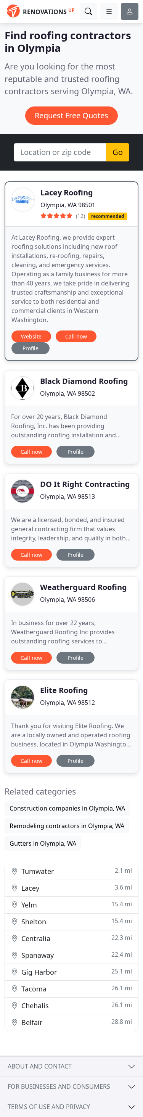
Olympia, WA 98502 (67, 393)
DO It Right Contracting (85, 484)
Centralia (75, 938)
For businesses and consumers (59, 1086)
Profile (30, 348)
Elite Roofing (64, 690)
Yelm (75, 904)
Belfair (75, 1022)
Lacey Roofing (66, 192)
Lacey (75, 888)
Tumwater (75, 871)
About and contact (40, 1066)
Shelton (75, 921)
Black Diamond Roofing (84, 381)
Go (117, 152)
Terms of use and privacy (49, 1106)
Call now (76, 336)
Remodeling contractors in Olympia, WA (67, 826)
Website (31, 336)
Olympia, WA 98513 (67, 496)
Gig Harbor (75, 972)
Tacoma (75, 988)
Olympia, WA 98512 (67, 702)
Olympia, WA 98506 (67, 599)
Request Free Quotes (71, 115)
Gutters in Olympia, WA (43, 843)
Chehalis (75, 1005)
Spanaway (75, 955)
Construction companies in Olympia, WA (67, 808)
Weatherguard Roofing (83, 587)
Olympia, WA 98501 (67, 205)
